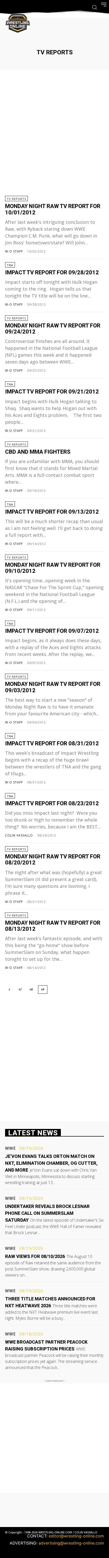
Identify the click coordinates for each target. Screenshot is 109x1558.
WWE (10, 1148)
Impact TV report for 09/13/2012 (52, 512)
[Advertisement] (54, 133)
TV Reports (16, 199)
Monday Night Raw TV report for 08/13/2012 (52, 926)
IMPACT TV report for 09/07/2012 (52, 631)
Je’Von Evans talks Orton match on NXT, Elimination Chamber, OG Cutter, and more (51, 1163)
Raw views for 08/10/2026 (35, 1256)
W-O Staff (14, 251)
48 (31, 989)
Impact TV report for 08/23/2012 (52, 803)
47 (20, 989)
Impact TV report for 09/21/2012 (52, 391)
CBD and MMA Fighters (37, 452)
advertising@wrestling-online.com (71, 1543)
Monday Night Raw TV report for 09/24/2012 (52, 328)
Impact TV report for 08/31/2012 (52, 743)
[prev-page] (9, 989)
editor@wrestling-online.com (76, 1535)
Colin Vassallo (19, 835)
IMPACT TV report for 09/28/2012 (52, 272)
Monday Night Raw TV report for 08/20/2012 (52, 859)
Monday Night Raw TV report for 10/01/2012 (52, 209)
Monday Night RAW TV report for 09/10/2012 (52, 568)
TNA (10, 265)
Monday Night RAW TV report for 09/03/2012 (52, 687)
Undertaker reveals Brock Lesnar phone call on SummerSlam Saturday (47, 1213)
